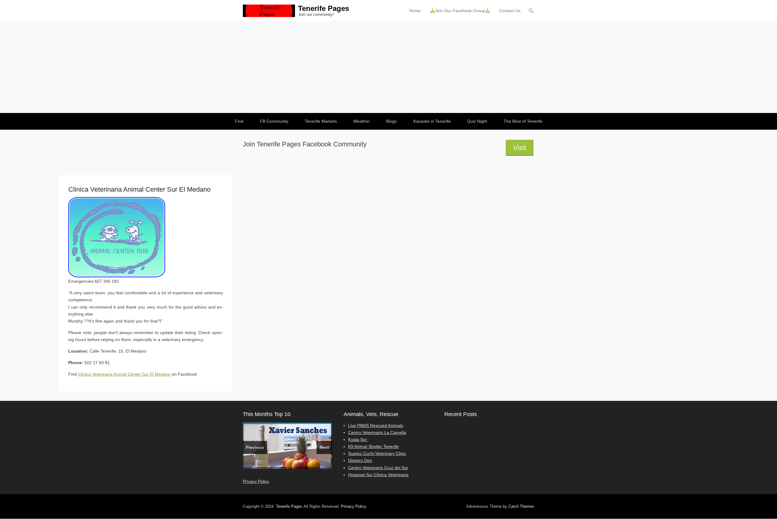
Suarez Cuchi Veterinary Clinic (377, 453)
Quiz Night (477, 121)
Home (415, 10)
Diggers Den (360, 460)
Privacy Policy (256, 481)
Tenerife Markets (321, 121)
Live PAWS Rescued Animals (375, 425)
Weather (361, 121)
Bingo (391, 121)
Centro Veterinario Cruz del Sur (378, 467)
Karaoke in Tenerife (432, 121)
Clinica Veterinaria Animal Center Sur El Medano (124, 374)
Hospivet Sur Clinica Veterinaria (378, 474)
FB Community (274, 121)
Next (324, 447)
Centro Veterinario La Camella (377, 432)
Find (239, 121)
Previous (255, 447)
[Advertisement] (388, 67)
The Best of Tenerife (523, 121)
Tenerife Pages (323, 8)
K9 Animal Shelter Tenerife (373, 446)
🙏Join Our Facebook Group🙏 (460, 10)
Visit (519, 148)
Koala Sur (358, 439)
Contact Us (510, 10)
